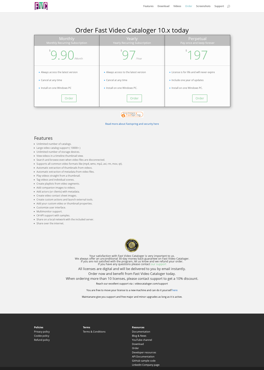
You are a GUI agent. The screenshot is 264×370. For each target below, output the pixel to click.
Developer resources (144, 352)
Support (219, 6)
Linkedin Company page (146, 364)
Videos (177, 6)
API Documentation (143, 356)
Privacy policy (42, 331)
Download (163, 6)
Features (148, 6)
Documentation (141, 331)
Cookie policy (41, 335)
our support (158, 264)
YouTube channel (142, 340)
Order (188, 6)
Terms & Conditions (94, 331)
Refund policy (42, 340)
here (175, 290)
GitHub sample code (144, 360)
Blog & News (139, 335)
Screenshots (203, 6)
